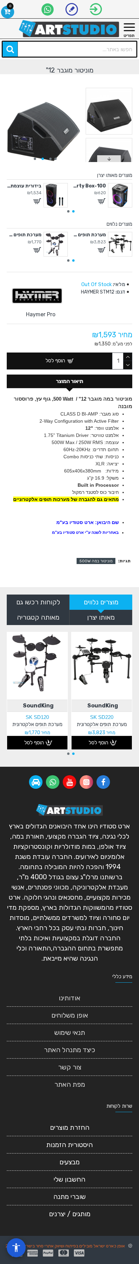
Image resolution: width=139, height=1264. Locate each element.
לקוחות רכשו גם (38, 602)
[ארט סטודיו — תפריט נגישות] (16, 1247)
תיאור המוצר (69, 381)
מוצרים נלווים (101, 602)
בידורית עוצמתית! (24, 186)
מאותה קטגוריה (38, 617)
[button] (55, 159)
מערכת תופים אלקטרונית (88, 235)
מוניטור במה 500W (96, 561)
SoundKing (102, 705)
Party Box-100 (88, 186)
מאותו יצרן (101, 617)
